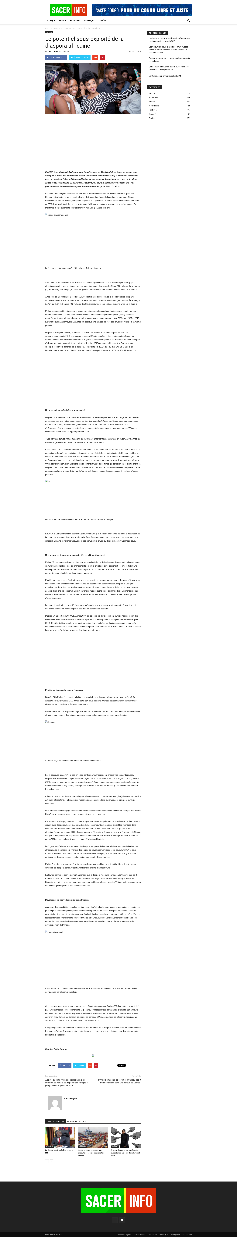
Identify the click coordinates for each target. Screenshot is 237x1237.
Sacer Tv (153, 114)
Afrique (51, 20)
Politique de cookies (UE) (158, 1234)
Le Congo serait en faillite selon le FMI (165, 76)
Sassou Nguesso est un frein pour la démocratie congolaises (169, 59)
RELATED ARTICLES (55, 1122)
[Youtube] (122, 1220)
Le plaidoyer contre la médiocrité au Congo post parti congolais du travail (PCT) (169, 39)
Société (102, 20)
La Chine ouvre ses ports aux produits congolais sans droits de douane (91, 1153)
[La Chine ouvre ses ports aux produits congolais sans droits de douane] (93, 1137)
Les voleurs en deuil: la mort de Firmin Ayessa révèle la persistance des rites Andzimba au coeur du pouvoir (168, 50)
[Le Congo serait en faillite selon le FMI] (60, 1137)
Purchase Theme (140, 1234)
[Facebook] (115, 1220)
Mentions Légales (124, 1234)
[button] (188, 20)
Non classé (154, 105)
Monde (62, 20)
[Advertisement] (93, 144)
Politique (89, 20)
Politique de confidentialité (181, 1234)
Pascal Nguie (53, 51)
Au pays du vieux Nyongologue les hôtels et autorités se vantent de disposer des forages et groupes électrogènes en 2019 (66, 1083)
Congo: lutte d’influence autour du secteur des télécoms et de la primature (169, 68)
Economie (75, 20)
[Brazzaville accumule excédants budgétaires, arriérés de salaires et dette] (126, 1137)
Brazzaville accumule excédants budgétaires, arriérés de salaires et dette (125, 1153)
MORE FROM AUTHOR (76, 1122)
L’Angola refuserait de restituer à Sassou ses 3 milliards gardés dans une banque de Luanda (119, 1081)
